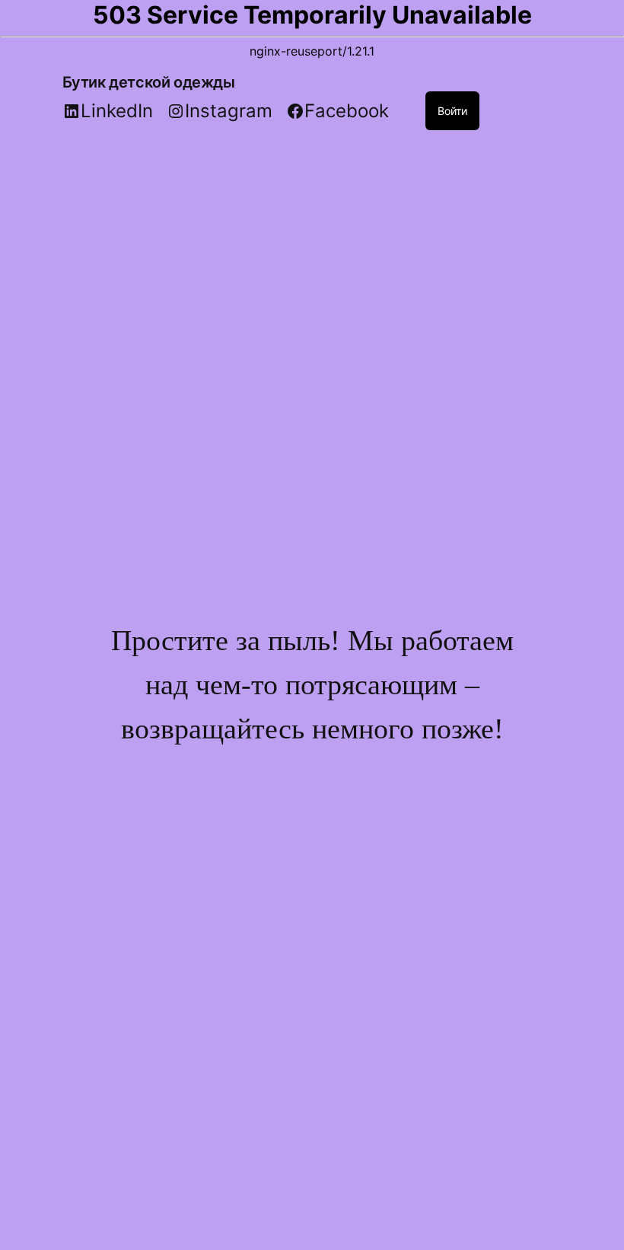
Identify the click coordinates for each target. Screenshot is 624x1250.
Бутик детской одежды (148, 82)
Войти (452, 110)
